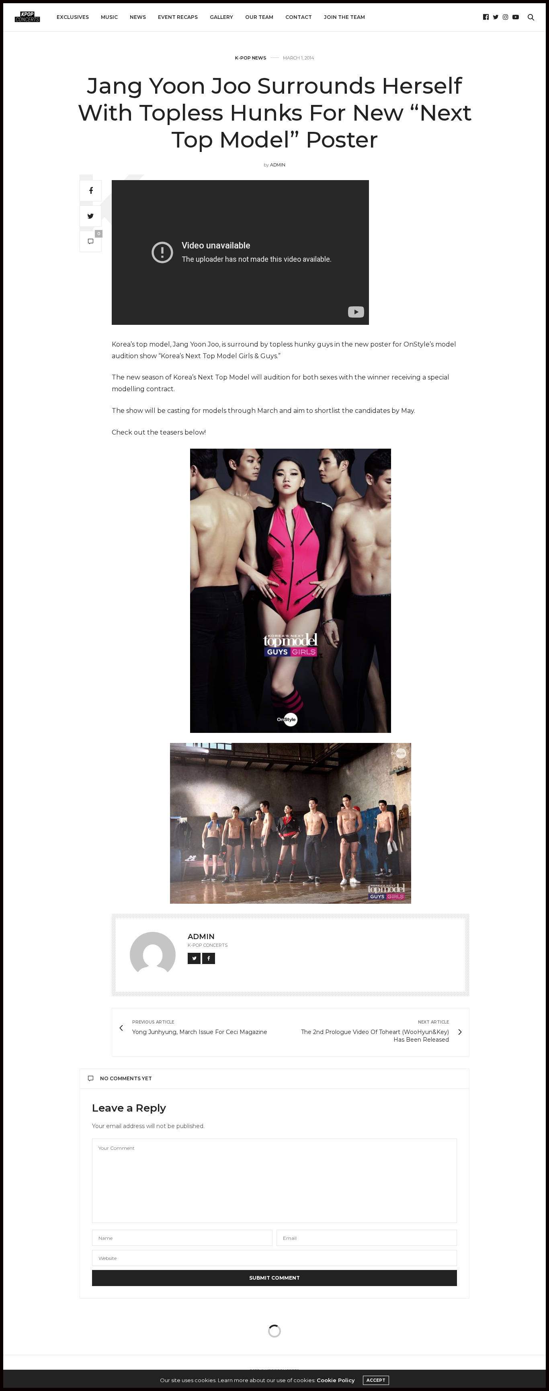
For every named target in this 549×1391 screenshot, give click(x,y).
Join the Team (344, 17)
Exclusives (73, 17)
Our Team (259, 17)
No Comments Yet (126, 1078)
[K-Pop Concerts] (27, 17)
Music (109, 17)
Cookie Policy (336, 1380)
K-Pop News (250, 58)
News (138, 17)
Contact (298, 17)
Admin (277, 165)
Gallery (221, 17)
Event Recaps (178, 17)
